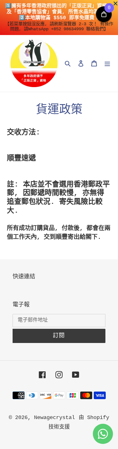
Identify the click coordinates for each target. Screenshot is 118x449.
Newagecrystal (54, 418)
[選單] (107, 63)
